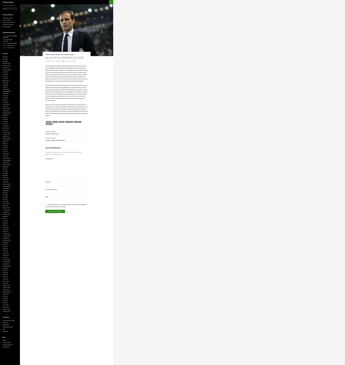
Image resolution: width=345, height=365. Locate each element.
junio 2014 (5, 298)
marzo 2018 (5, 201)
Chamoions (69, 121)
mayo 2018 (5, 197)
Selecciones (5, 331)
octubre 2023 (6, 89)
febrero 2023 (6, 104)
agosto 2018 (6, 190)
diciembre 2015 (6, 259)
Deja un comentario (70, 61)
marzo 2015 (5, 279)
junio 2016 (5, 246)
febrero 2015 (6, 281)
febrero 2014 (6, 307)
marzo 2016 (5, 253)
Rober (59, 61)
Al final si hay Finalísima (8, 24)
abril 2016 (5, 251)
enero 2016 (5, 257)
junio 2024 (5, 82)
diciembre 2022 (6, 108)
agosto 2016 (6, 242)
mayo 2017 (5, 223)
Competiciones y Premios (52, 54)
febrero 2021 (6, 154)
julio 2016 (5, 244)
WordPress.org (6, 347)
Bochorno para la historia (9, 22)
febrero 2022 (6, 128)
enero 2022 (5, 130)
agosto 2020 (6, 166)
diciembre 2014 (6, 285)
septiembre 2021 (7, 138)
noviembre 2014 (7, 287)
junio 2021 (5, 145)
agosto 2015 (6, 268)
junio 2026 (5, 59)
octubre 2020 (6, 162)
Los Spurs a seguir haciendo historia (55, 139)
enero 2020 (5, 177)
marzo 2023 (5, 102)
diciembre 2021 (6, 132)
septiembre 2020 (7, 164)
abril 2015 (5, 276)
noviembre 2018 (7, 186)
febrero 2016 (6, 255)
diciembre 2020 (6, 158)
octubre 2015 (6, 264)
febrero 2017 (6, 229)
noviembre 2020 (7, 160)
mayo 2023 (5, 97)
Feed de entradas (7, 342)
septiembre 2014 (7, 292)
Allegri (49, 121)
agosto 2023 (6, 93)
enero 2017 (5, 231)
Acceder (5, 340)
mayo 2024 (5, 85)
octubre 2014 (6, 289)
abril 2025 (5, 76)
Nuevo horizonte (7, 20)
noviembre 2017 (7, 210)
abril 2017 (5, 225)
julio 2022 (5, 117)
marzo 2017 (5, 227)
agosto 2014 (6, 294)
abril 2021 (5, 149)
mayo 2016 (5, 248)
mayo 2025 (5, 74)
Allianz (55, 121)
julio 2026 (5, 57)
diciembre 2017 (6, 207)
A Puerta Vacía (8, 2)
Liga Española (6, 324)
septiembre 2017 (7, 214)
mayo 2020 (5, 173)
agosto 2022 (6, 115)
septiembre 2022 (7, 113)
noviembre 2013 (7, 311)
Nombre (48, 182)
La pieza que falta (7, 26)
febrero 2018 (6, 203)
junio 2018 (5, 195)
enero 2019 (5, 182)
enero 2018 (5, 205)
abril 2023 (5, 100)
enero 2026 (5, 61)
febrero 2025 (6, 80)
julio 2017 (5, 218)
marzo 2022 (5, 126)
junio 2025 (5, 72)
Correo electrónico (51, 189)
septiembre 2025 (7, 69)
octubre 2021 (6, 136)
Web (46, 197)
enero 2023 (5, 106)
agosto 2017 (6, 216)
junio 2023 (5, 95)
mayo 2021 (5, 147)
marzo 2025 (5, 78)
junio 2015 (5, 272)
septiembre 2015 (7, 266)
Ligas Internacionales (67, 54)
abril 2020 (5, 175)
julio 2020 (5, 169)
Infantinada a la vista (7, 18)
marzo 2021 (5, 151)
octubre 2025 (6, 67)
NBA (4, 329)
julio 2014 (5, 296)
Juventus (49, 124)
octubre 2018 (6, 188)
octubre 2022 (6, 110)
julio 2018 (5, 192)
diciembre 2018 (6, 184)
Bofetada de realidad (12, 43)
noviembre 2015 (7, 261)
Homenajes (5, 322)
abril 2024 (5, 87)
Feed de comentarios (7, 344)
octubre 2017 (6, 212)
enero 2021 (5, 156)
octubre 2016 (6, 238)
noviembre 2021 (7, 134)
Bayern (62, 121)
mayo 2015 (5, 274)
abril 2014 (5, 302)
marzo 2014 (5, 305)
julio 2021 (5, 143)
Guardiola (78, 121)
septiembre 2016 (7, 240)
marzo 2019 (5, 179)
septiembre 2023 (7, 91)
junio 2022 (5, 119)
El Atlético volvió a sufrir (52, 133)
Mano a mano (10, 45)
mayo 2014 (5, 300)
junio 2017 (5, 220)
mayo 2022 (5, 121)
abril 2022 (5, 123)
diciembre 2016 (6, 233)
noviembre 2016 (7, 236)
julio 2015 (5, 270)
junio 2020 (5, 171)
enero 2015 (5, 283)
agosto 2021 (6, 141)
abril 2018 (5, 199)
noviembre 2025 (7, 65)
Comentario (49, 158)
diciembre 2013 (6, 309)
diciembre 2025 (6, 63)
